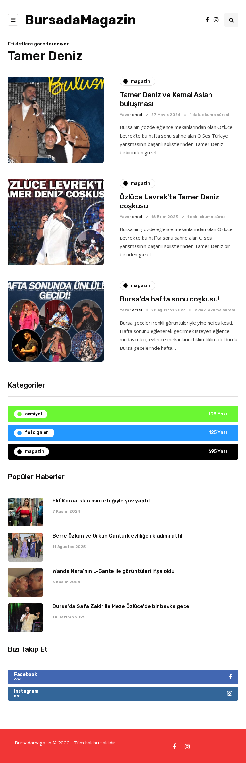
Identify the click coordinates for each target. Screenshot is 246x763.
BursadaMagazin (80, 20)
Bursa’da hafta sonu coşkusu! (170, 299)
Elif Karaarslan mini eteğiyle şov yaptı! (101, 501)
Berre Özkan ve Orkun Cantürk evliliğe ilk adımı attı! (117, 536)
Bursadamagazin (34, 742)
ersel (137, 114)
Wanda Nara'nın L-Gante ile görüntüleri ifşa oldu (114, 571)
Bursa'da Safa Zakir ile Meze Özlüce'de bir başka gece (121, 606)
